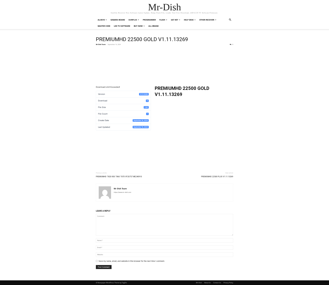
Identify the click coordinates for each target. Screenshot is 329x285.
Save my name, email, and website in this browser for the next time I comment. (132, 261)
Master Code (104, 26)
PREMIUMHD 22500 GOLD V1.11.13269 (142, 39)
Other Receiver (206, 20)
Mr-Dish (199, 283)
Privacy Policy (228, 283)
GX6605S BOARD (118, 20)
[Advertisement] (164, 66)
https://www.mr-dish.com (122, 192)
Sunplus (133, 20)
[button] (230, 20)
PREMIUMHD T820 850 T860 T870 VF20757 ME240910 (119, 176)
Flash (162, 20)
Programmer (149, 20)
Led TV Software (122, 26)
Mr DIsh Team (101, 44)
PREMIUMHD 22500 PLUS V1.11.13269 (217, 176)
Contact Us (217, 283)
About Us (207, 283)
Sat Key (174, 20)
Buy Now (138, 26)
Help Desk (189, 20)
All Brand (153, 26)
